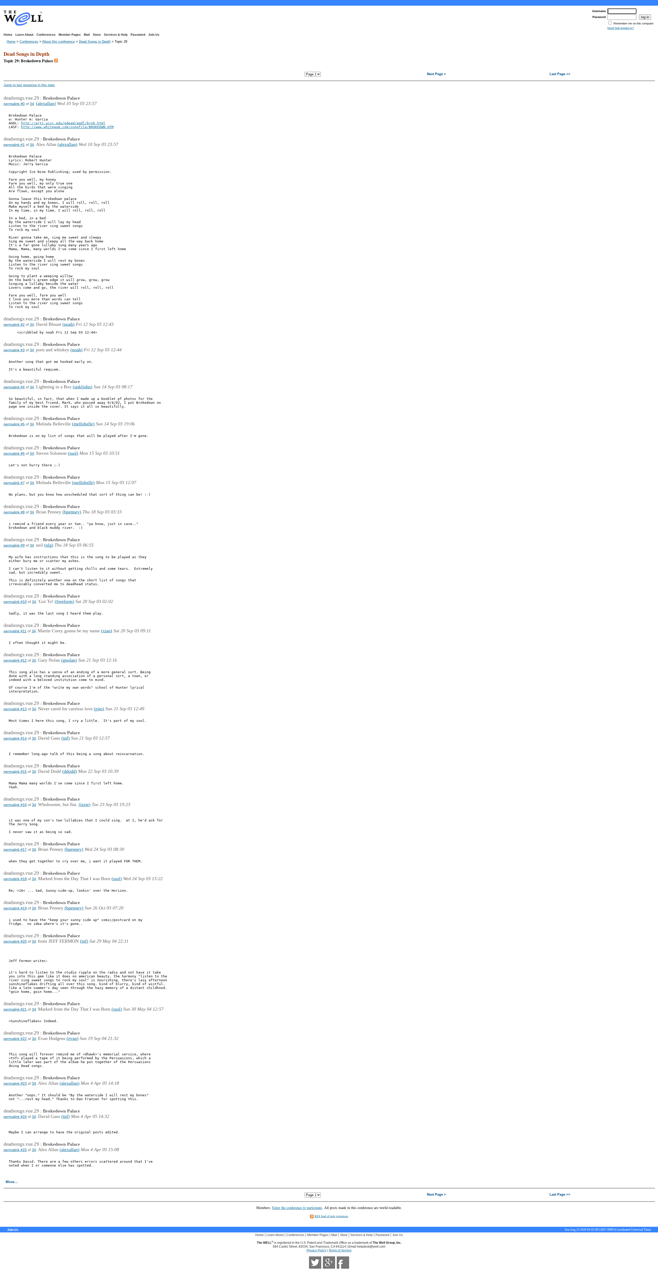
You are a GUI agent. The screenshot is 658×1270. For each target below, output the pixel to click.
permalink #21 (15, 1009)
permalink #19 (15, 908)
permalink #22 (15, 1039)
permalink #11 (15, 631)
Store (97, 35)
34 (32, 104)
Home (8, 35)
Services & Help (115, 35)
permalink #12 (15, 660)
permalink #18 (15, 879)
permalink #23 (15, 1083)
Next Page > (436, 74)
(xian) (106, 630)
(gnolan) (69, 660)
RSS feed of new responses (331, 1216)
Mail (87, 35)
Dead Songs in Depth (95, 41)
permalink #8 (14, 512)
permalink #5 (14, 424)
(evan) (72, 1038)
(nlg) (48, 545)
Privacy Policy (316, 1250)
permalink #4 (14, 387)
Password (138, 35)
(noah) (68, 324)
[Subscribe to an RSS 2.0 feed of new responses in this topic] (56, 61)
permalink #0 (14, 104)
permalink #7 (14, 483)
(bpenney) (71, 511)
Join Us (153, 35)
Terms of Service (340, 1250)
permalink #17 (15, 849)
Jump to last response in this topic (29, 85)
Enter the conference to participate (297, 1207)
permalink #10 (15, 602)
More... (11, 1182)
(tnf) (65, 738)
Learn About (24, 35)
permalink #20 (15, 941)
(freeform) (64, 601)
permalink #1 (14, 145)
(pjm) (99, 708)
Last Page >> (560, 74)
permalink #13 (15, 709)
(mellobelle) (83, 423)
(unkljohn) (82, 386)
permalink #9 (14, 545)
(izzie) (84, 804)
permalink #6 (14, 453)
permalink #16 (15, 805)
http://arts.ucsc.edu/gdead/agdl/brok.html (63, 123)
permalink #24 (15, 1117)
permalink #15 (15, 771)
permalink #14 (15, 738)
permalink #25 (15, 1150)
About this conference (58, 41)
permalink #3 (14, 350)
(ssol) (73, 453)
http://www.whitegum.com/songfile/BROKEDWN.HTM (67, 127)
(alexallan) (46, 103)
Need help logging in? (620, 28)
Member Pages (70, 35)
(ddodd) (69, 771)
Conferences (46, 35)
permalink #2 (14, 324)
